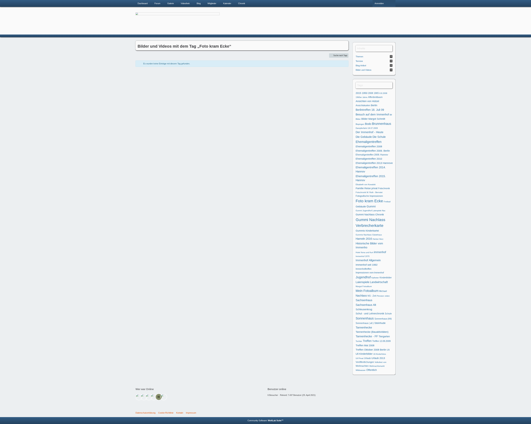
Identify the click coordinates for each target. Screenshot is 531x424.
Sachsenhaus (364, 300)
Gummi (371, 206)
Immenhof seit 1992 (367, 264)
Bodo (368, 123)
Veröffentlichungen (365, 362)
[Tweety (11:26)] (143, 397)
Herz (381, 239)
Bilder (358, 119)
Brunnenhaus (381, 124)
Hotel (358, 252)
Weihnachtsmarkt (377, 366)
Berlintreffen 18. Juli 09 (370, 109)
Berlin (374, 105)
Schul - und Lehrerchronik (370, 313)
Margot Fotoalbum (364, 286)
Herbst (375, 239)
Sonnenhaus (365, 318)
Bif (391, 115)
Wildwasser (361, 370)
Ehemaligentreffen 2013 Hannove (374, 163)
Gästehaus (377, 235)
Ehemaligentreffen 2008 (369, 146)
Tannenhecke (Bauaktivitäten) (372, 332)
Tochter (359, 341)
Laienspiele (362, 282)
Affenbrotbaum (375, 97)
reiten (387, 296)
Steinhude (380, 323)
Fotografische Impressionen (369, 196)
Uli (388, 350)
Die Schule (379, 136)
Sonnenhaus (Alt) (383, 319)
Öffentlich (371, 370)
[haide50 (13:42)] (148, 397)
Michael (383, 291)
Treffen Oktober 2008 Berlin (371, 349)
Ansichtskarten (363, 105)
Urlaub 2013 (378, 358)
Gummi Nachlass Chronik (370, 214)
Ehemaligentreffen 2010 (369, 158)
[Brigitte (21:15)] (163, 397)
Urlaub (367, 358)
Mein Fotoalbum (367, 291)
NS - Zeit (372, 296)
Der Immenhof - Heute (369, 132)
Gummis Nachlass (364, 235)
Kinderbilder (386, 277)
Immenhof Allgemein (368, 260)
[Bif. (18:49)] (158, 397)
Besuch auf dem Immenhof (372, 114)
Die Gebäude (364, 136)
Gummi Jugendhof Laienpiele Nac (370, 210)
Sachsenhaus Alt (366, 304)
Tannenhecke (364, 327)
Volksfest (378, 362)
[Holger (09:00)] (139, 397)
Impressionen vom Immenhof (370, 272)
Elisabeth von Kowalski (366, 184)
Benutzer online (277, 389)
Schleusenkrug (364, 309)
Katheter (375, 278)
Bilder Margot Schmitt (373, 118)
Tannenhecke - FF (367, 336)
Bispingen (360, 124)
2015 (358, 93)
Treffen (367, 340)
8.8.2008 (383, 93)
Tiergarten (384, 336)
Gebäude (361, 206)
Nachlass (361, 295)
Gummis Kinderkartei (367, 230)
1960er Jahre (361, 97)
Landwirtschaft (379, 282)
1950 (364, 93)
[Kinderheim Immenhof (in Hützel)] (265, 18)
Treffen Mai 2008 (365, 345)
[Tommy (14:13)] (153, 397)
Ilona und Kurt (367, 252)
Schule (388, 313)
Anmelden (379, 3)
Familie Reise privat (367, 188)
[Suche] (390, 3)
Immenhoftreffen (363, 269)
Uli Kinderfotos (379, 354)
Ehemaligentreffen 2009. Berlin (373, 150)
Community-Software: (265, 420)
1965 (376, 93)
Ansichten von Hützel (367, 101)
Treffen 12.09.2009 (381, 341)
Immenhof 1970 (362, 256)
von (384, 362)
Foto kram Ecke (369, 201)
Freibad (387, 201)
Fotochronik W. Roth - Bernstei (369, 192)
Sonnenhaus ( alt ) (365, 323)
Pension (380, 296)
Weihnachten (362, 366)
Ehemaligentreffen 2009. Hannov (372, 155)
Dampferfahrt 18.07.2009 (367, 128)
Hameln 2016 (364, 238)
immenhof (380, 252)
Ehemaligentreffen (369, 142)
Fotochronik (384, 188)
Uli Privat (359, 358)
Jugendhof (363, 277)
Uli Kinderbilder (364, 353)
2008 (370, 93)
